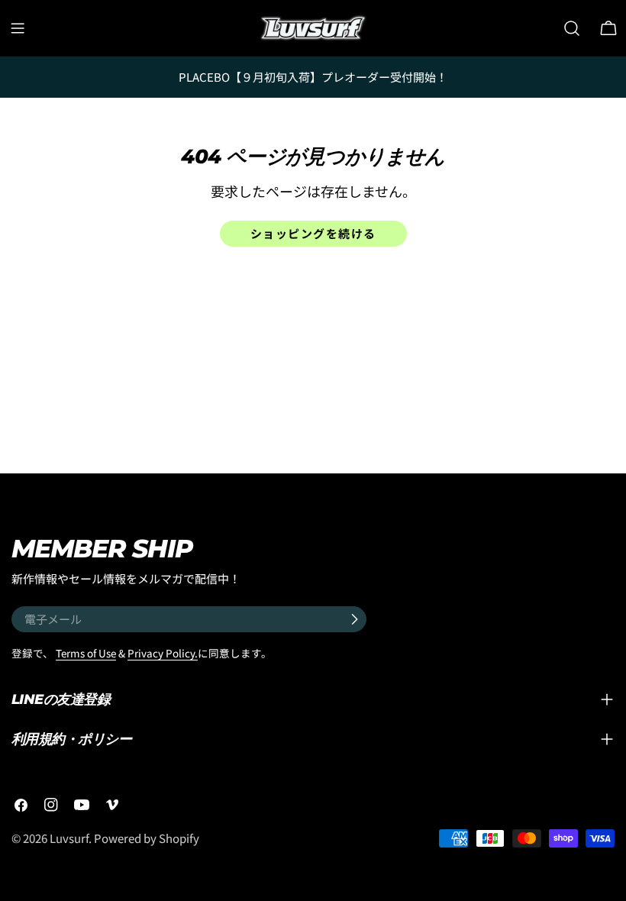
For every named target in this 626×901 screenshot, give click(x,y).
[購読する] (354, 619)
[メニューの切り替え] (17, 28)
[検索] (572, 28)
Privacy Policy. (162, 652)
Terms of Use (86, 652)
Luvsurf (69, 838)
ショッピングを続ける (313, 233)
